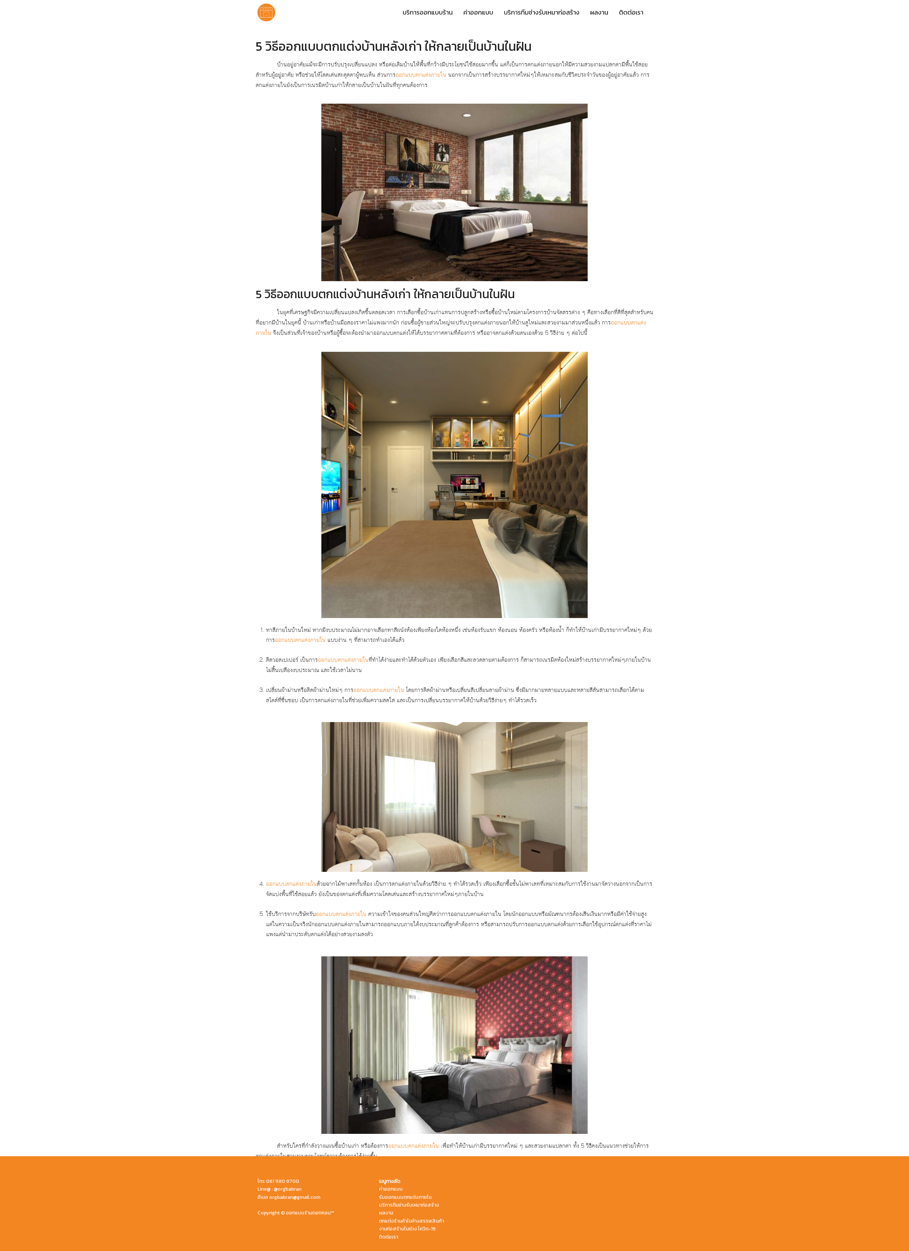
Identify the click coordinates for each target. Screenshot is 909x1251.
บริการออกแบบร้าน (428, 12)
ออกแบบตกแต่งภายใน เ (415, 1146)
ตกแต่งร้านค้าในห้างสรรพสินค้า (411, 1221)
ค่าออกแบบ (478, 12)
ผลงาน (599, 12)
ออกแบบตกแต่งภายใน (421, 75)
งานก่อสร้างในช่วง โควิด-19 (407, 1229)
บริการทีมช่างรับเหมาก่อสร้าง (541, 12)
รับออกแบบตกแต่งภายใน (405, 1197)
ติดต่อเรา (631, 12)
